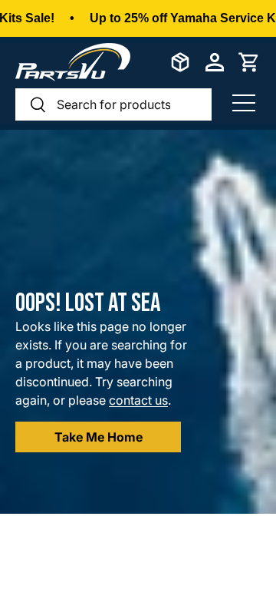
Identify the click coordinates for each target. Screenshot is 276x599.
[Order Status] (180, 62)
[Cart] (249, 62)
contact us (138, 400)
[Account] (214, 62)
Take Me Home (98, 437)
